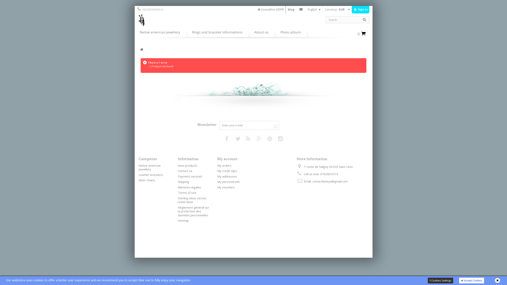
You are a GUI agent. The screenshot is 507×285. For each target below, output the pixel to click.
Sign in (362, 9)
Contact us (301, 10)
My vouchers (226, 187)
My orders (224, 165)
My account (227, 159)
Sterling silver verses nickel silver (192, 200)
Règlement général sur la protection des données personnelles (193, 211)
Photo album (290, 32)
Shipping (183, 182)
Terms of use (187, 193)
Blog (291, 9)
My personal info (228, 182)
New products (187, 165)
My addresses (227, 176)
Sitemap (183, 220)
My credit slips (227, 171)
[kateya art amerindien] (194, 21)
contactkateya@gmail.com (330, 181)
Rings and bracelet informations (217, 32)
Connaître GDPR (272, 9)
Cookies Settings (441, 280)
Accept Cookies (472, 280)
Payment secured (190, 176)
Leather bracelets (151, 175)
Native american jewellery (160, 32)
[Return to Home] (141, 49)
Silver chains (147, 180)
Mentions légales (189, 187)
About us (261, 32)
